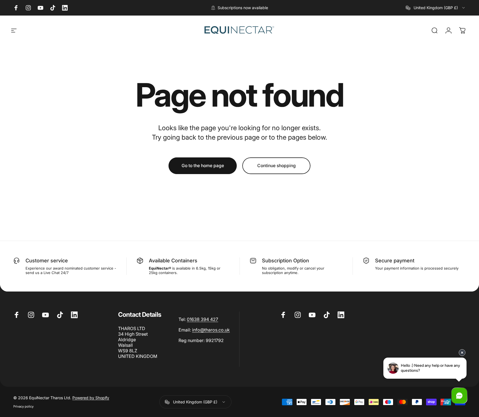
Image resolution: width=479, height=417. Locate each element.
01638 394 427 (202, 319)
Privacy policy (23, 406)
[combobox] (436, 8)
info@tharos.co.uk (211, 330)
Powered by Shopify (90, 397)
